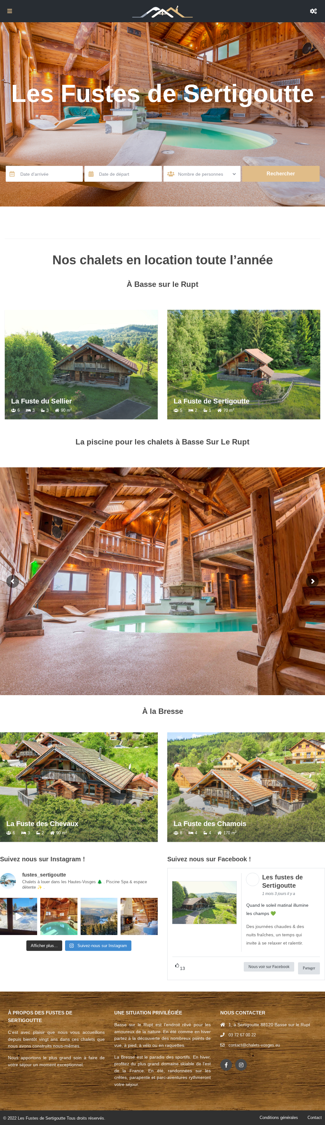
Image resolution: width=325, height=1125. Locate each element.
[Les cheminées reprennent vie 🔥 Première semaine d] (139, 916)
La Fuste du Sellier (204, 401)
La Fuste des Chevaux (42, 824)
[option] (81, 364)
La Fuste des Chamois (210, 824)
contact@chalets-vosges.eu (254, 1045)
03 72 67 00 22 (242, 1035)
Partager (309, 968)
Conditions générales (279, 1117)
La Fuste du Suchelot (45, 401)
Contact (315, 1117)
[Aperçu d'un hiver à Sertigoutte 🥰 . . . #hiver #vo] (18, 916)
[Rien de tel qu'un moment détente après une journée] (58, 916)
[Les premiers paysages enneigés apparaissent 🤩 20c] (99, 916)
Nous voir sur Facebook (269, 967)
